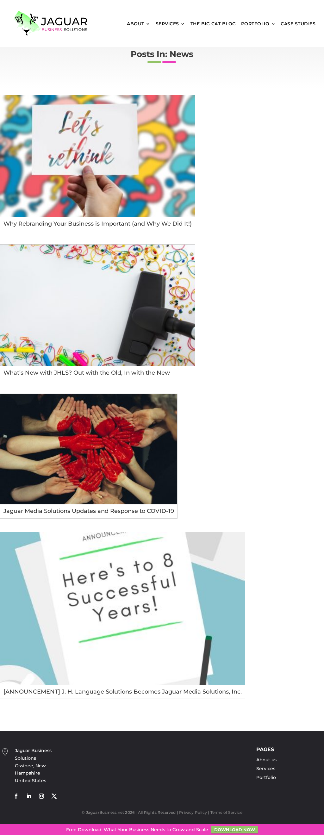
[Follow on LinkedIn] (29, 796)
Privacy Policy (193, 812)
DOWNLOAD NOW (234, 829)
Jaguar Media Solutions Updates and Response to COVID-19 (88, 511)
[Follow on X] (54, 796)
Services (167, 24)
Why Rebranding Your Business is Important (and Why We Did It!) (97, 223)
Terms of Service (226, 812)
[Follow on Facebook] (16, 796)
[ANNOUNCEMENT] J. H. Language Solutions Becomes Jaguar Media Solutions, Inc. (122, 691)
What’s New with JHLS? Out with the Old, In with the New (86, 372)
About (135, 24)
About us (266, 760)
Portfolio (255, 24)
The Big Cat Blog (213, 24)
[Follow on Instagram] (41, 796)
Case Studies (298, 24)
